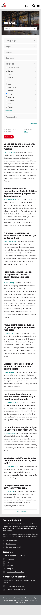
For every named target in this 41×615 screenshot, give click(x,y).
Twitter (9, 562)
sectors (10, 58)
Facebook (10, 559)
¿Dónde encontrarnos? (13, 547)
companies (11, 117)
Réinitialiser (33, 124)
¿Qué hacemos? (11, 544)
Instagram (10, 569)
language (11, 40)
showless (8, 111)
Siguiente (23, 511)
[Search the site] (35, 28)
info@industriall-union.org (15, 586)
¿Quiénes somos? (11, 541)
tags (8, 46)
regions (10, 64)
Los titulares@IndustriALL (15, 572)
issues (9, 52)
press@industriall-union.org (16, 589)
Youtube (10, 565)
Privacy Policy (20, 602)
